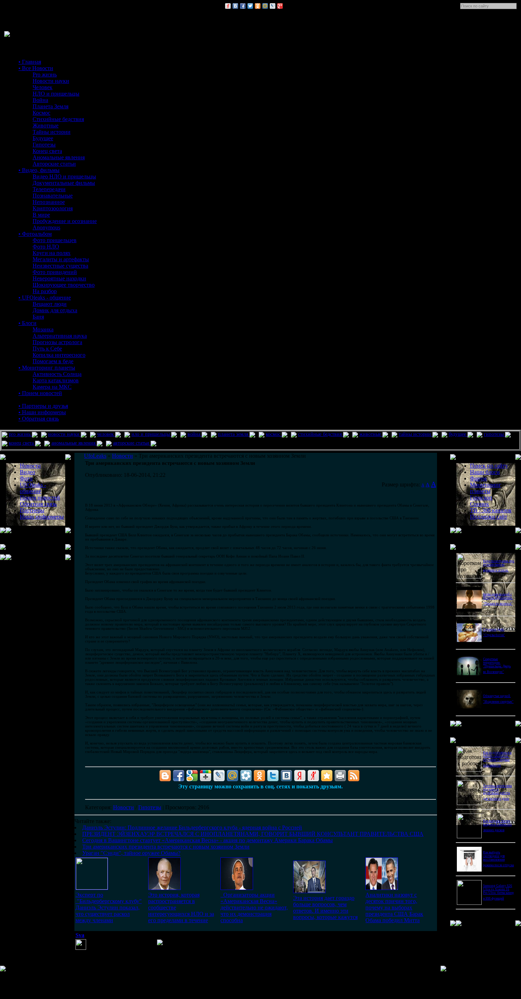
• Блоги (27, 323)
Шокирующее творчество (64, 285)
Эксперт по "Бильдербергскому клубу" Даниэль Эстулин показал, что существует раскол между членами (108, 907)
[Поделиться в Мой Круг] (246, 775)
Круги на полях (52, 253)
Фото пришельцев (55, 240)
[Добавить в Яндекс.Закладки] (300, 775)
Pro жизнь (45, 75)
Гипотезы (44, 145)
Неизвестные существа (60, 266)
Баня (38, 317)
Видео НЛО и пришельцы (64, 176)
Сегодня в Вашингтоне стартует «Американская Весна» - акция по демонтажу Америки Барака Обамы (207, 840)
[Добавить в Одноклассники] (257, 6)
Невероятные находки (59, 278)
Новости (123, 807)
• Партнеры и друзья (43, 406)
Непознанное (49, 202)
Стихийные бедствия (58, 119)
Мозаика (43, 329)
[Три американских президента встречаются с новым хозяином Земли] (309, 891)
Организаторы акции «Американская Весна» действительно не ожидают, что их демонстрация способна (254, 907)
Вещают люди (50, 304)
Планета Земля (50, 106)
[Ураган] (381, 888)
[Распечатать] (340, 775)
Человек (42, 87)
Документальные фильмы (64, 183)
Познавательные (53, 196)
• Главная (29, 62)
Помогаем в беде (53, 361)
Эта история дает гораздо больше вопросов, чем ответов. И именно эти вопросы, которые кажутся (325, 907)
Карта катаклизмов (56, 380)
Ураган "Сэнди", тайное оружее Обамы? (131, 853)
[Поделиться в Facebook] (243, 6)
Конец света (47, 151)
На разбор (45, 291)
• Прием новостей (40, 393)
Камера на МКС (52, 387)
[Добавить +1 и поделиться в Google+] (205, 775)
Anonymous (46, 227)
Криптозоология (53, 208)
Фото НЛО (46, 247)
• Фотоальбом (35, 234)
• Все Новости (35, 68)
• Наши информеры (42, 412)
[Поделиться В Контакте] (235, 6)
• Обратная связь (38, 419)
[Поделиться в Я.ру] (228, 6)
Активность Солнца (57, 374)
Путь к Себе (47, 349)
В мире (41, 215)
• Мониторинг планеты (46, 368)
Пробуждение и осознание (65, 221)
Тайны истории (52, 132)
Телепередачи (49, 189)
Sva (79, 935)
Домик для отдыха (55, 310)
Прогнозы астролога (57, 342)
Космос (41, 113)
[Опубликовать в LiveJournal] (272, 6)
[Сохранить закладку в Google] (192, 775)
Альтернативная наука (60, 336)
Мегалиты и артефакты (61, 259)
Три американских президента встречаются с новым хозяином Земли (166, 847)
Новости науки (51, 81)
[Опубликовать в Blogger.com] (165, 775)
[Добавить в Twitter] (250, 6)
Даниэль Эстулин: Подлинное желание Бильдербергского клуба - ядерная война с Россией (192, 827)
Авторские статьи (54, 164)
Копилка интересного (59, 355)
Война (40, 100)
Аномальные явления (59, 157)
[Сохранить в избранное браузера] (326, 775)
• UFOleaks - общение (44, 298)
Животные (45, 125)
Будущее (43, 138)
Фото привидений (55, 272)
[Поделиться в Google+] (280, 6)
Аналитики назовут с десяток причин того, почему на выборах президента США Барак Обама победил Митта (394, 907)
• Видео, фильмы (39, 170)
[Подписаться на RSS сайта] (353, 775)
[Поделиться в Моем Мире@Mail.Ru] (265, 6)
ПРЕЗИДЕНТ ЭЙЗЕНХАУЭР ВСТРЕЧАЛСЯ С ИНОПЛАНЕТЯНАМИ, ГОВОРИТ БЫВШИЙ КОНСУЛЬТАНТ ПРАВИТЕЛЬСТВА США (253, 834)
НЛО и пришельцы (56, 94)
